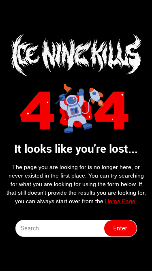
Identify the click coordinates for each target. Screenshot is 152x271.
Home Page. (121, 201)
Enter (120, 228)
